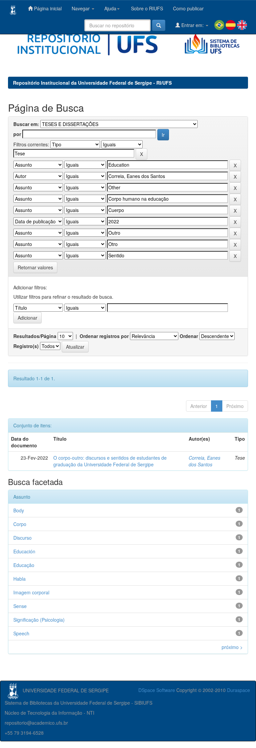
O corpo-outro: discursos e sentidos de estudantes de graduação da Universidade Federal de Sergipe (110, 461)
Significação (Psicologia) (39, 619)
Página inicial (47, 8)
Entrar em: (192, 25)
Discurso (22, 537)
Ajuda (110, 8)
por (17, 134)
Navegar (81, 8)
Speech (21, 633)
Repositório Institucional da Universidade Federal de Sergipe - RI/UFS (92, 82)
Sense (20, 606)
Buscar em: (26, 124)
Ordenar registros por (104, 336)
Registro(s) (26, 346)
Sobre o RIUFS (146, 8)
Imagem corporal (31, 592)
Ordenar (189, 336)
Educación (24, 551)
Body (18, 510)
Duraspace (238, 690)
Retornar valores (35, 267)
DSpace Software (156, 690)
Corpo (19, 524)
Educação (23, 565)
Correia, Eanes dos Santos (204, 461)
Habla (19, 578)
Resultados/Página (34, 336)
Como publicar (188, 8)
